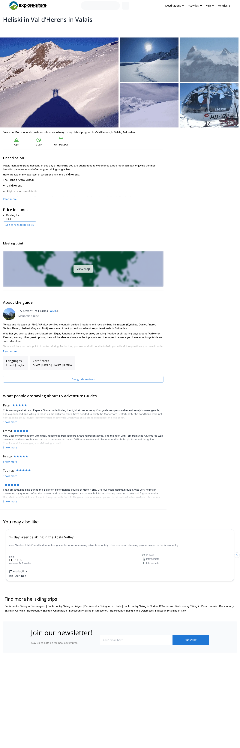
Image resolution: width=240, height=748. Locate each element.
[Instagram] (132, 692)
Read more (10, 199)
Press (32, 700)
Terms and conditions (87, 707)
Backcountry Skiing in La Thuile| (103, 606)
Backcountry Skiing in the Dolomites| (132, 610)
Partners (34, 691)
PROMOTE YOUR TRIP (182, 682)
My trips (223, 5)
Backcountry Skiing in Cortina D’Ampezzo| (149, 606)
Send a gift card (38, 716)
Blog (122, 683)
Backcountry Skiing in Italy (170, 610)
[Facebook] (123, 692)
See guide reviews (83, 379)
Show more (10, 422)
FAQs (78, 699)
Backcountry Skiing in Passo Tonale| (196, 606)
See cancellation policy (19, 224)
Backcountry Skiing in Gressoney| (89, 610)
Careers (34, 708)
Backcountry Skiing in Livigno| (66, 606)
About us (34, 683)
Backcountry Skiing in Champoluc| (47, 610)
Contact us (81, 691)
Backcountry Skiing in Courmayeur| (25, 606)
